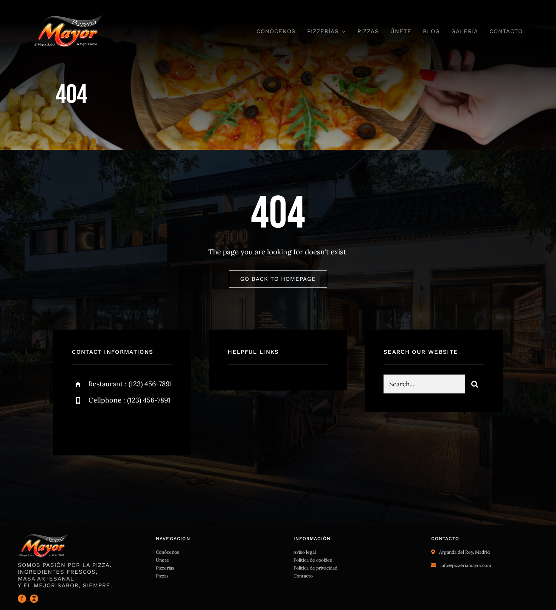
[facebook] (80, 425)
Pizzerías (165, 568)
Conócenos (167, 552)
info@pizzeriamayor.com (465, 565)
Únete (162, 560)
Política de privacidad (315, 568)
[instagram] (121, 425)
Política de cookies (313, 560)
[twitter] (101, 425)
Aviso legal (305, 552)
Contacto (303, 576)
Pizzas (162, 576)
